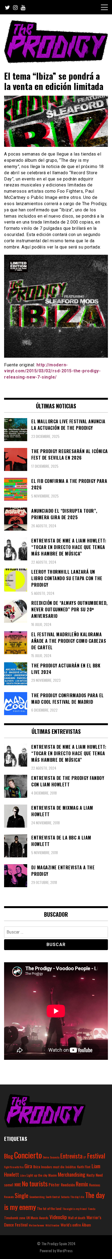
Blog (8, 1156)
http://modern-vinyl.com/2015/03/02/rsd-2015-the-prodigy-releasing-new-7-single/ (52, 371)
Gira (28, 1166)
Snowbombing (37, 1197)
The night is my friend (75, 1208)
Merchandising (71, 1174)
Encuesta (54, 1157)
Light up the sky (37, 1175)
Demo (46, 1157)
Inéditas (71, 1166)
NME (17, 1184)
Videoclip (58, 1217)
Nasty (90, 1175)
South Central (53, 1197)
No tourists (35, 1183)
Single (21, 1195)
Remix (82, 1184)
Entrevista (71, 1155)
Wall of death (76, 1217)
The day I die (77, 1197)
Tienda (91, 1208)
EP (84, 1157)
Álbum (86, 1225)
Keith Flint (84, 1166)
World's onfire (71, 1225)
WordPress (65, 1250)
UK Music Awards (37, 1217)
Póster (54, 1184)
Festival (96, 1155)
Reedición (68, 1184)
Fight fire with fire (13, 1167)
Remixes (94, 1184)
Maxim (52, 1175)
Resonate (9, 1197)
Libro (23, 1175)
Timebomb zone (14, 1217)
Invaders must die (52, 1166)
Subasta (65, 1197)
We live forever (36, 1225)
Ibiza (36, 1166)
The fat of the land (49, 1208)
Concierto (28, 1155)
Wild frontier (52, 1225)
